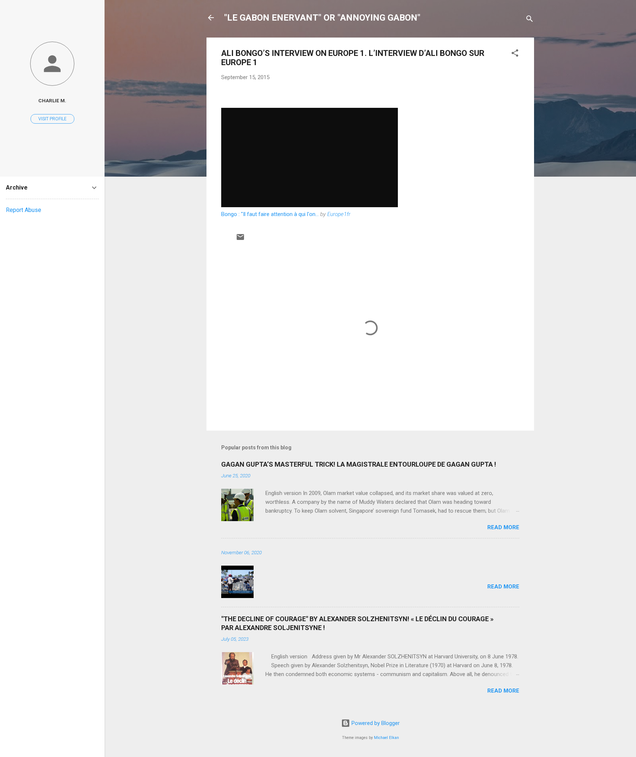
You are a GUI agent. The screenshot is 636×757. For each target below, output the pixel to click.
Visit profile (52, 118)
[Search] (529, 20)
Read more (503, 527)
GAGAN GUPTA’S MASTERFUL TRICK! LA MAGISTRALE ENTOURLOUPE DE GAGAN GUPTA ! (358, 464)
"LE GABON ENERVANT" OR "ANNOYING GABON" (322, 18)
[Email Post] (240, 239)
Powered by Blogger (375, 723)
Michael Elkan (386, 737)
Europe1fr (338, 214)
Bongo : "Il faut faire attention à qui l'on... (270, 214)
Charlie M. (52, 100)
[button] (514, 54)
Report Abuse (23, 209)
